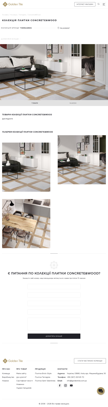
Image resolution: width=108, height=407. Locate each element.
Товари (35, 103)
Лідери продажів (23, 388)
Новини (5, 381)
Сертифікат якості (24, 381)
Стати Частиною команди (90, 361)
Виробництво (8, 377)
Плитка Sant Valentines (45, 381)
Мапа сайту (21, 373)
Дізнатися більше (10, 39)
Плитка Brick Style (43, 373)
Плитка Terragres (42, 377)
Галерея (73, 103)
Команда (6, 373)
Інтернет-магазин (85, 4)
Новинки (20, 384)
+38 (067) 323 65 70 (75, 377)
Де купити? (65, 28)
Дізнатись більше (54, 336)
